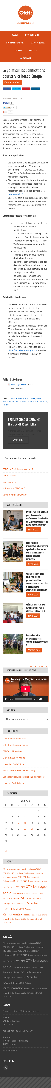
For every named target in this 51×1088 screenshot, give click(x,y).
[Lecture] (6, 699)
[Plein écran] (45, 699)
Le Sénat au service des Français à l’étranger (23, 777)
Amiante (14, 877)
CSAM (18, 887)
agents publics (33, 873)
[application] (26, 689)
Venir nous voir (10, 1051)
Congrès (6, 887)
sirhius (6, 405)
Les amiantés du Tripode (14, 764)
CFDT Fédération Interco (14, 739)
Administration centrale (15, 869)
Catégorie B (9, 881)
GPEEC (41, 894)
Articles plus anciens (38, 666)
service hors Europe (37, 402)
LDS (22, 898)
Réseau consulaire (36, 915)
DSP (14, 894)
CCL (31, 881)
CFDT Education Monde (14, 758)
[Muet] (40, 699)
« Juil (5, 851)
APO (13, 399)
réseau (27, 915)
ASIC (20, 877)
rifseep (28, 909)
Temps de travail (34, 919)
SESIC (23, 919)
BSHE (33, 399)
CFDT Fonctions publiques (15, 745)
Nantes (29, 898)
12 (18, 823)
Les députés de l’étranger (14, 783)
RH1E (24, 402)
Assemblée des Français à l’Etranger (20, 770)
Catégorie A (33, 877)
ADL (5, 869)
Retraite (16, 402)
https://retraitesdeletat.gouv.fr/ (23, 350)
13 (25, 823)
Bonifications (23, 399)
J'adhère (18, 440)
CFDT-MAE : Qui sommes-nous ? (18, 469)
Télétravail (7, 923)
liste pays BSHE (15, 194)
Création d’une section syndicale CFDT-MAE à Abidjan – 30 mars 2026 (35, 608)
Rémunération (13, 914)
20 (25, 829)
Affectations (28, 869)
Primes (14, 904)
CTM (29, 887)
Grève (5, 899)
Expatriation (26, 894)
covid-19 (12, 887)
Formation (34, 894)
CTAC (23, 887)
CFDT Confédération (12, 751)
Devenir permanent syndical (16, 495)
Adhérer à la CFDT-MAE (14, 488)
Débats (19, 894)
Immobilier (14, 899)
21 (32, 829)
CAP (25, 877)
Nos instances (9, 476)
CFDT (25, 12)
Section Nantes (15, 919)
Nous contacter (10, 482)
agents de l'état (21, 873)
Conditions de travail (40, 881)
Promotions (21, 904)
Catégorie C (22, 881)
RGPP (23, 909)
